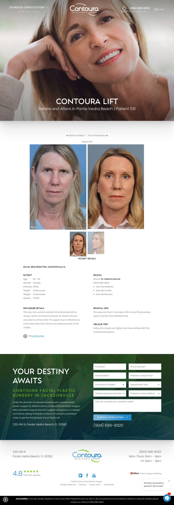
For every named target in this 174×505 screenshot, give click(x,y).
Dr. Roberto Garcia (110, 279)
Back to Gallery (76, 135)
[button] (5, 499)
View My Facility (104, 290)
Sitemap (82, 484)
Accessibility (109, 484)
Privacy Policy (94, 484)
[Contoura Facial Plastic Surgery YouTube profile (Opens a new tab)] (94, 476)
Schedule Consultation (110, 417)
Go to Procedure (96, 135)
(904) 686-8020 (140, 8)
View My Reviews (104, 294)
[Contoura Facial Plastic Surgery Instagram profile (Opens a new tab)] (80, 476)
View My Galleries (104, 286)
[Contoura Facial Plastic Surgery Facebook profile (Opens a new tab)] (87, 476)
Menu (161, 9)
